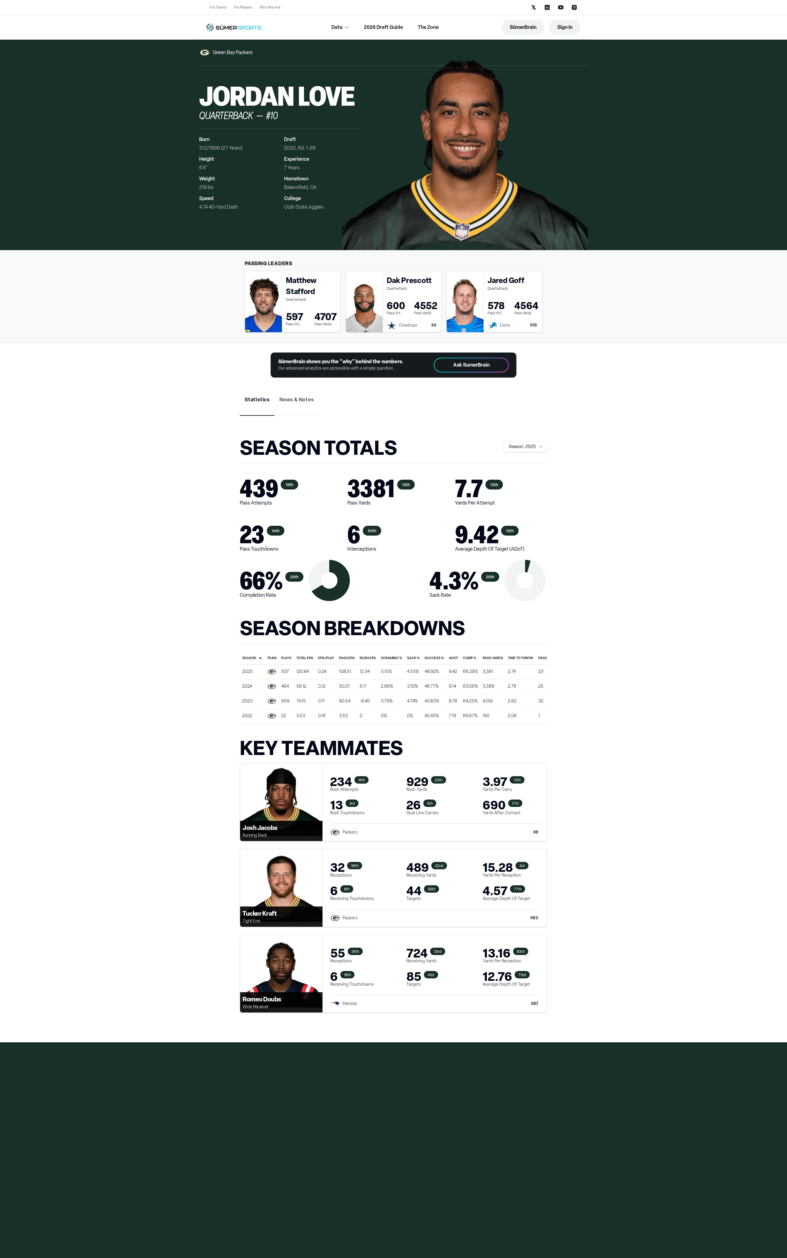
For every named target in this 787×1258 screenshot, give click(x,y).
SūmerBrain (523, 27)
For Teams (218, 7)
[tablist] (393, 404)
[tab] (257, 400)
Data (336, 27)
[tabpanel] (393, 732)
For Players (243, 7)
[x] (534, 7)
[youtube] (561, 7)
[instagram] (574, 7)
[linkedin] (547, 7)
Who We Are (269, 7)
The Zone (428, 27)
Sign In (564, 27)
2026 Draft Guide (383, 27)
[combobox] (525, 446)
